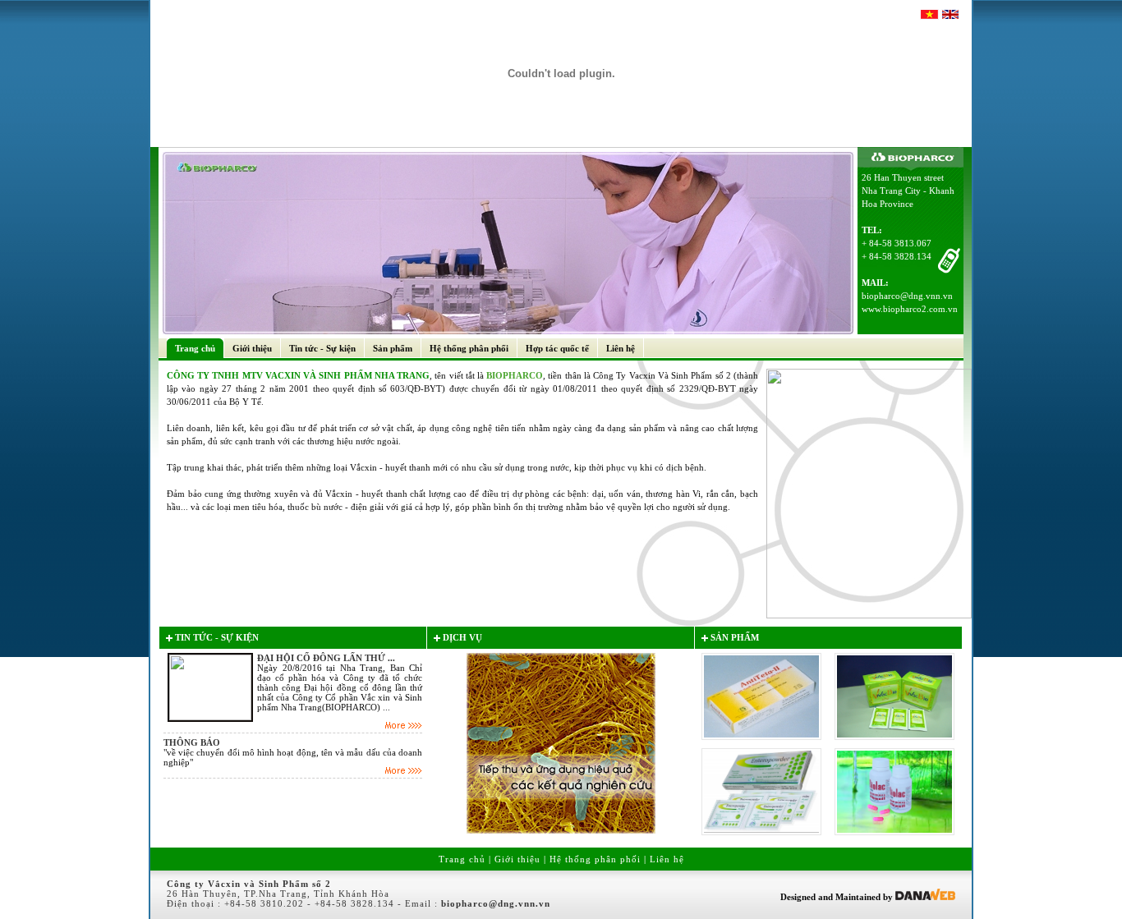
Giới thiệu (517, 859)
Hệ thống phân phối (595, 859)
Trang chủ (462, 859)
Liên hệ (667, 859)
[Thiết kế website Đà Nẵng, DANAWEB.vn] (925, 897)
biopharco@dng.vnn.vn (907, 296)
